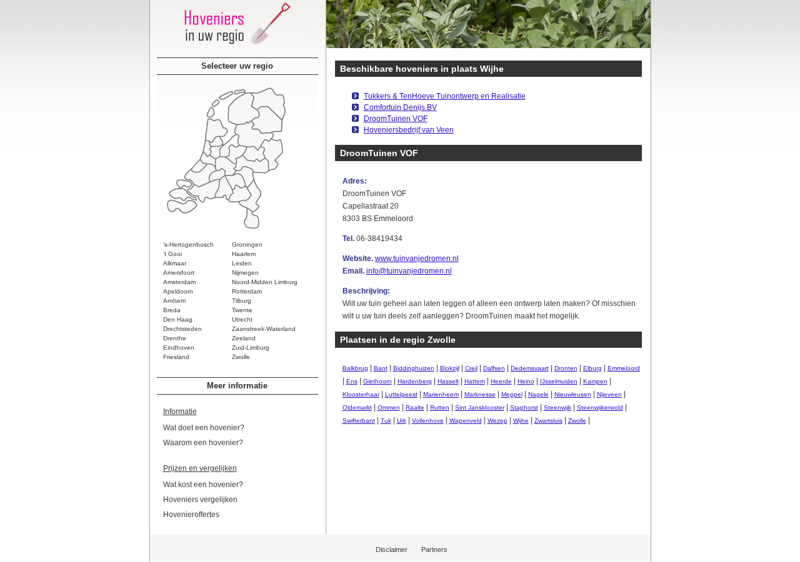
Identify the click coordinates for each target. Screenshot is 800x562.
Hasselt (448, 381)
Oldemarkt (357, 407)
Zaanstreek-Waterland (264, 328)
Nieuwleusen (572, 394)
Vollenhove (428, 420)
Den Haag (177, 319)
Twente (242, 310)
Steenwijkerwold (600, 407)
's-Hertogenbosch (188, 244)
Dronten (566, 368)
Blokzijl (449, 368)
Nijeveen (609, 394)
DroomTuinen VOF (396, 118)
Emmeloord (624, 368)
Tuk (386, 420)
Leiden (242, 263)
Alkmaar (174, 263)
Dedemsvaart (530, 368)
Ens (352, 381)
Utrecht (242, 319)
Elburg (592, 368)
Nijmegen (245, 272)
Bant (381, 368)
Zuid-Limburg (250, 347)
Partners (434, 549)
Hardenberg (415, 381)
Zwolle (241, 356)
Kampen (595, 381)
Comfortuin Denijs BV (400, 107)
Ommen (389, 407)
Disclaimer (392, 549)
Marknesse (480, 394)
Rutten (439, 407)
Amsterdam (179, 282)
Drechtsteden (182, 328)
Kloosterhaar (360, 394)
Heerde (501, 381)
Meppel (511, 394)
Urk (401, 420)
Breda (172, 310)
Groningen (247, 244)
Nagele (538, 394)
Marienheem (441, 394)
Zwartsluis (548, 420)
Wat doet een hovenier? (203, 427)
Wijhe (521, 420)
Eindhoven (178, 347)
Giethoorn (377, 381)
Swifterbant (358, 420)
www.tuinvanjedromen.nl (417, 258)
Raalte (415, 407)
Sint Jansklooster (479, 407)
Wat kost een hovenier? (203, 484)
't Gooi (172, 253)
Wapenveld (465, 420)
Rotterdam (247, 291)
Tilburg (241, 300)
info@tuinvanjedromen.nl (409, 271)
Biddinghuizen (413, 368)
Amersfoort (178, 272)
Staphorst (524, 407)
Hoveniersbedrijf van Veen (409, 130)
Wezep (498, 420)
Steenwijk (557, 407)
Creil (471, 368)
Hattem (474, 381)
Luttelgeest (401, 394)
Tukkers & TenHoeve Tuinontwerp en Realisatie (445, 96)
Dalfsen (494, 368)
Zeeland (244, 338)
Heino (526, 381)
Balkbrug (355, 368)
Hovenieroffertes (191, 514)
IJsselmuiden (559, 381)
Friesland (176, 356)
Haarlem (244, 253)
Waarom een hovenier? (203, 442)
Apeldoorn (178, 291)
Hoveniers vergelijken (200, 499)
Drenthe (174, 338)
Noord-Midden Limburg (265, 282)
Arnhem (174, 300)
